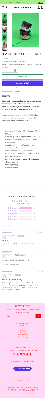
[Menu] (3, 7)
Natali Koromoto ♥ (17, 387)
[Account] (38, 7)
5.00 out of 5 (29, 201)
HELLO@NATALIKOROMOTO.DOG (22, 362)
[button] (7, 92)
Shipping (5, 61)
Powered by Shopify (31, 387)
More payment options (22, 88)
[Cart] (42, 7)
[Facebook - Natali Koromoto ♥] (21, 354)
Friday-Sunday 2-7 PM (22, 347)
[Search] (6, 7)
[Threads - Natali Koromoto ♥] (17, 354)
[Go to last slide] (11, 48)
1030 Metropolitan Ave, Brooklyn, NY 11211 (22, 350)
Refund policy (11, 389)
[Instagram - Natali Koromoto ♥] (24, 354)
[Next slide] (40, 48)
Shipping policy (15, 390)
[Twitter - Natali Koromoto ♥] (14, 354)
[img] (7, 232)
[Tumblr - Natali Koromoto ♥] (30, 354)
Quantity (5, 68)
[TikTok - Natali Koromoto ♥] (27, 354)
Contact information (28, 390)
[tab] (18, 49)
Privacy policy (22, 389)
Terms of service (33, 389)
